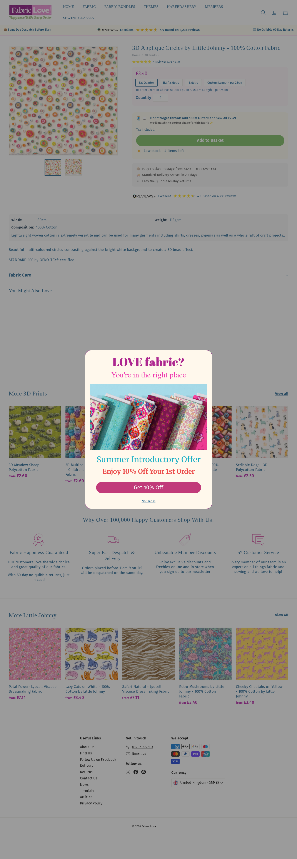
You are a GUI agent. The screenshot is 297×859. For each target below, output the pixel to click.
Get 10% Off (148, 487)
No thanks (148, 501)
